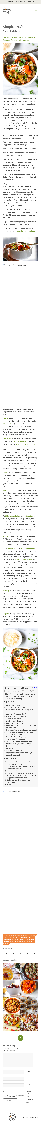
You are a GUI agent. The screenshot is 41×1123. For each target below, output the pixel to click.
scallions (15, 939)
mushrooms (22, 937)
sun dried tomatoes (28, 939)
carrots (29, 935)
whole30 (31, 941)
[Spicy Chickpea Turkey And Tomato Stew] (11, 1005)
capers (25, 935)
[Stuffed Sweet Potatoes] (11, 1022)
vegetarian (25, 941)
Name (28, 1071)
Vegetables (17, 941)
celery (34, 935)
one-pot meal (30, 937)
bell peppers (12, 935)
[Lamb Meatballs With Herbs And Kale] (29, 971)
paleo (5, 939)
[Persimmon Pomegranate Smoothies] (29, 988)
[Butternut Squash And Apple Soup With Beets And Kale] (11, 971)
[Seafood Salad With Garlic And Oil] (29, 1022)
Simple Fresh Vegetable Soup (14, 28)
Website (28, 1085)
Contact (10, 2)
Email (28, 1078)
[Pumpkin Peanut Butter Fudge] (29, 1005)
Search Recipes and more (25, 2)
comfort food (13, 937)
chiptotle (6, 937)
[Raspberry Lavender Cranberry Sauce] (11, 988)
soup (20, 939)
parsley (9, 939)
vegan (12, 941)
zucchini (5, 944)
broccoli (19, 935)
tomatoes (6, 941)
